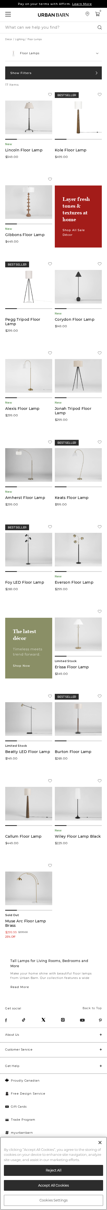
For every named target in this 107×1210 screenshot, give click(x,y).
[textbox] (53, 51)
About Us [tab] (12, 1034)
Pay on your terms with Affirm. (55, 4)
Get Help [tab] (12, 1066)
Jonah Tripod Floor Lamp (73, 410)
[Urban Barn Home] (53, 15)
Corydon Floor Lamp (75, 319)
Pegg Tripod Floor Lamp (23, 321)
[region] (53, 1173)
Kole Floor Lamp (70, 150)
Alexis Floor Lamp (22, 408)
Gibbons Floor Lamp (25, 235)
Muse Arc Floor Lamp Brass (25, 923)
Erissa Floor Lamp (72, 667)
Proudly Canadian (25, 1080)
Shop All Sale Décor (74, 232)
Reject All (53, 1170)
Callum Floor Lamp (23, 836)
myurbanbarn (22, 1132)
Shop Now (21, 666)
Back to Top (92, 1008)
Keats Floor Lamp (72, 498)
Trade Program (23, 1119)
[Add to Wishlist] (50, 95)
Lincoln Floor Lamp (24, 150)
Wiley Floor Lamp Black (78, 836)
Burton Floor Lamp (73, 752)
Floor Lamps (35, 39)
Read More (19, 987)
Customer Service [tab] (18, 1049)
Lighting (19, 39)
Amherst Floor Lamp (25, 498)
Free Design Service (28, 1093)
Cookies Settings (53, 1200)
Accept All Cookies (53, 1185)
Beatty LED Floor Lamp (27, 752)
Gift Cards (19, 1106)
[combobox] (53, 53)
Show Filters (21, 73)
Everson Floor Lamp (74, 582)
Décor (8, 39)
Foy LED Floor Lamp (24, 582)
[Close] (100, 1142)
